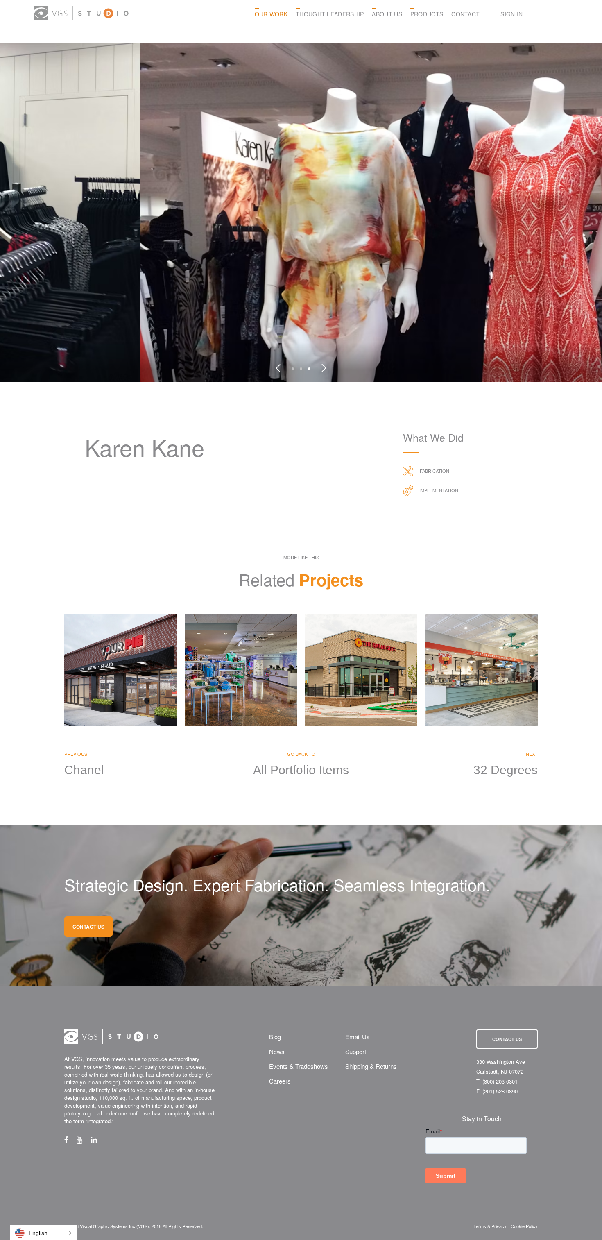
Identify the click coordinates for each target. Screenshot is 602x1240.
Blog (275, 1036)
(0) (564, 14)
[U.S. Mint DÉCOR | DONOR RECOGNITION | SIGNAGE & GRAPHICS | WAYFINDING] (241, 670)
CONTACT (465, 14)
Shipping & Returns (371, 1066)
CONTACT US (88, 926)
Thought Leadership (330, 14)
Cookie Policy (524, 1226)
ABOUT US (387, 14)
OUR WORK (271, 14)
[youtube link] (84, 1140)
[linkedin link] (98, 1140)
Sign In (511, 14)
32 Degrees (505, 770)
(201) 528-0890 (500, 1091)
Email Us (357, 1036)
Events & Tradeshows (298, 1066)
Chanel (84, 770)
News (277, 1051)
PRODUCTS (426, 14)
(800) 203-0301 (500, 1081)
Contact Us (507, 1039)
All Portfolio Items (301, 770)
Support (355, 1051)
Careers (280, 1081)
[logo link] (81, 13)
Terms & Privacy (490, 1226)
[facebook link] (70, 1140)
